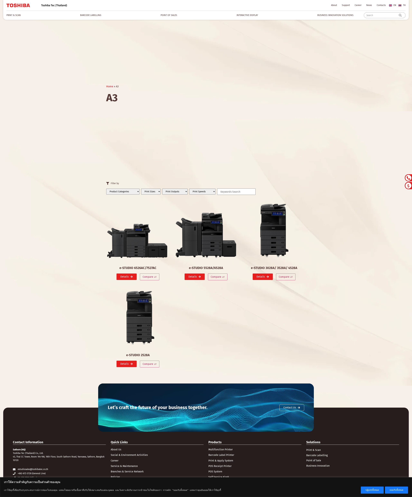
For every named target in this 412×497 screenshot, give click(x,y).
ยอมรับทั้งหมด (396, 490)
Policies (115, 477)
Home (109, 86)
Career (358, 5)
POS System (215, 471)
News (369, 5)
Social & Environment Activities (129, 454)
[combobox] (382, 15)
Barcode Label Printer (221, 454)
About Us (116, 449)
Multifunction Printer (220, 449)
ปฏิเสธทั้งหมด (372, 490)
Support (346, 5)
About (334, 5)
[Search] (401, 15)
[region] (206, 487)
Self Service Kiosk (218, 477)
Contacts (381, 5)
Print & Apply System (220, 460)
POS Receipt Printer (220, 466)
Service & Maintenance (124, 466)
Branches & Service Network (127, 471)
